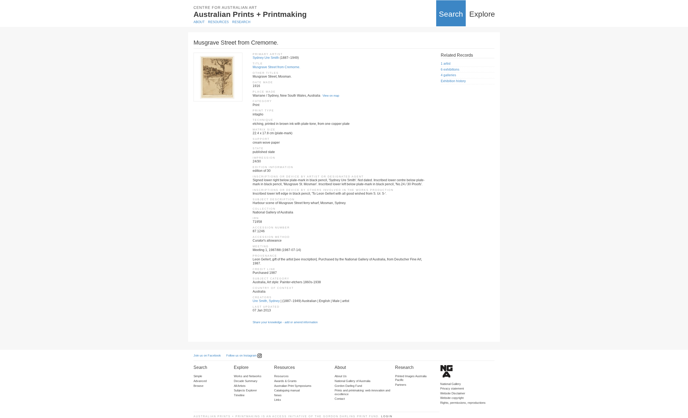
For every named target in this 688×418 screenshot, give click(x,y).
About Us (341, 376)
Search (451, 14)
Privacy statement (452, 388)
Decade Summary (245, 381)
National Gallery (450, 384)
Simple (198, 376)
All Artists (240, 385)
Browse (198, 385)
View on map (330, 95)
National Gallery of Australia (352, 381)
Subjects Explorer (245, 390)
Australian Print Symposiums (292, 385)
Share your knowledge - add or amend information (285, 322)
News (278, 395)
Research (241, 22)
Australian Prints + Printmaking (250, 14)
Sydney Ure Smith (266, 58)
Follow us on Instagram (241, 355)
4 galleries (448, 75)
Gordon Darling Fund (348, 385)
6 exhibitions (450, 69)
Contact (340, 398)
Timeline (239, 395)
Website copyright (452, 397)
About (199, 22)
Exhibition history (453, 81)
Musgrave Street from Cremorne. (276, 67)
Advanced (200, 381)
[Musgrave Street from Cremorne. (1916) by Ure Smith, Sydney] (218, 77)
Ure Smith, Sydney (266, 301)
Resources (218, 22)
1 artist (445, 64)
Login (386, 416)
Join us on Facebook (207, 355)
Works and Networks (247, 376)
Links (277, 399)
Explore (482, 14)
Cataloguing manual (287, 390)
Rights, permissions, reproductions (463, 402)
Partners (400, 384)
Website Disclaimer (452, 393)
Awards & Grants (285, 381)
